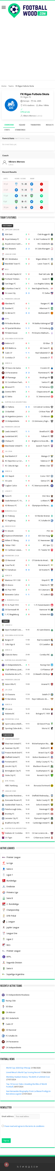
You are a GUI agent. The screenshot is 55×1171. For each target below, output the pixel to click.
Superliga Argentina (15, 974)
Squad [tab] (22, 125)
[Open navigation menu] (4, 7)
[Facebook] (20, 1167)
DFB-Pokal (11, 916)
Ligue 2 (9, 939)
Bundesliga (11, 881)
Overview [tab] (9, 125)
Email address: (8, 1116)
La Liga (9, 863)
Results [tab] (50, 125)
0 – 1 (24, 201)
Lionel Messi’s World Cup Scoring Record (23, 1072)
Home (3, 86)
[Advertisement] (27, 52)
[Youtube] (29, 1167)
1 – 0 (24, 184)
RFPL (8, 957)
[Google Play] (37, 1167)
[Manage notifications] (6, 1164)
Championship (12, 910)
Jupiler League (12, 927)
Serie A (9, 869)
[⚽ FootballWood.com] (27, 10)
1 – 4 (24, 190)
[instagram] (34, 1167)
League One (11, 933)
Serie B (9, 898)
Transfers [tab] (36, 125)
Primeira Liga (12, 892)
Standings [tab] (20, 130)
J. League (10, 921)
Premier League (13, 857)
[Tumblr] (32, 1167)
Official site (25, 112)
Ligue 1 (9, 875)
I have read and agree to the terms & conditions (24, 1126)
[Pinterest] (26, 1167)
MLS (8, 945)
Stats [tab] (7, 130)
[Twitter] (23, 1167)
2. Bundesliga (12, 904)
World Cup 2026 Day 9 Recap (18, 1068)
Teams (11, 86)
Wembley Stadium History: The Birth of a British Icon (28, 1077)
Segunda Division (14, 962)
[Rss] (18, 1167)
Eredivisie (10, 886)
